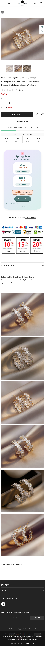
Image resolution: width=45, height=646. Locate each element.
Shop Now (22, 199)
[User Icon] (34, 3)
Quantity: (4, 99)
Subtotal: (4, 107)
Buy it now (22, 122)
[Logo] (22, 3)
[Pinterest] (3, 604)
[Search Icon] (9, 3)
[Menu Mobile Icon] (2, 3)
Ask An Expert (30, 217)
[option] (22, 39)
